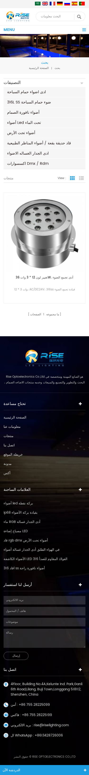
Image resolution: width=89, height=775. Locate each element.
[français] (52, 3)
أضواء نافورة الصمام (23, 112)
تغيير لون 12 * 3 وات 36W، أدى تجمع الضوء (44, 277)
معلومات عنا (12, 426)
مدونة (8, 464)
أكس (7, 473)
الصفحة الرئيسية (39, 68)
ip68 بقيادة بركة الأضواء (20, 512)
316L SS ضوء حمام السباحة (29, 102)
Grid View (72, 178)
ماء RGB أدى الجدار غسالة (22, 522)
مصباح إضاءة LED (16, 531)
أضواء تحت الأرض (21, 133)
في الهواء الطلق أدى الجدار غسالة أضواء (32, 549)
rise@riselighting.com (51, 725)
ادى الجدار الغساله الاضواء (28, 153)
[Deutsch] (60, 3)
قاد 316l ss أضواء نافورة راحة (24, 568)
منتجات (9, 436)
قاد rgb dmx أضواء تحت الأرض (26, 540)
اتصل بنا (9, 445)
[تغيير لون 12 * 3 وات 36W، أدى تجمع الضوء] (44, 233)
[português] (82, 3)
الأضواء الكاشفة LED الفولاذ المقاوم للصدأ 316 (35, 559)
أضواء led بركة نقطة (18, 503)
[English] (45, 3)
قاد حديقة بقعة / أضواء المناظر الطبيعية (39, 143)
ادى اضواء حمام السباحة (26, 92)
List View (81, 178)
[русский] (67, 3)
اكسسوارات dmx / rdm (28, 164)
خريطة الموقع (13, 454)
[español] (74, 3)
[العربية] (38, 3)
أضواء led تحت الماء (24, 123)
